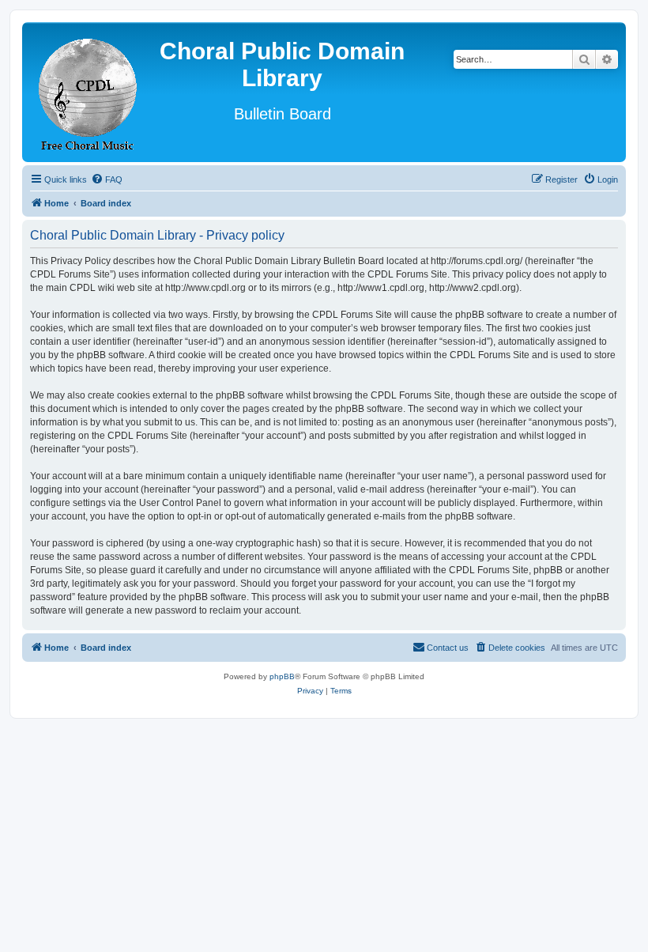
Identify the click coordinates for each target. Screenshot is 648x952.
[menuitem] (106, 179)
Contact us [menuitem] (448, 647)
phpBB (282, 676)
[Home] (88, 92)
